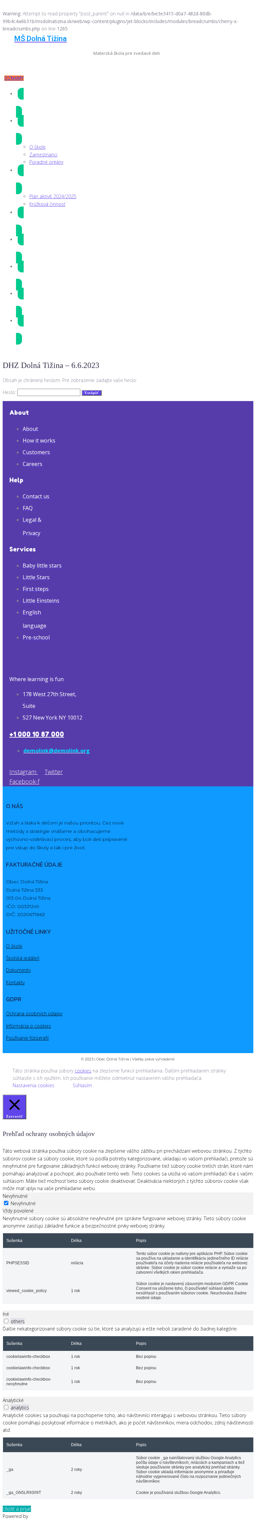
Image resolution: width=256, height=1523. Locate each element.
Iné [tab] (6, 1314)
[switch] (6, 1321)
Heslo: (10, 392)
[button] (14, 78)
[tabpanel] (128, 1259)
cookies (83, 1070)
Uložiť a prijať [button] (17, 1509)
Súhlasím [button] (82, 1085)
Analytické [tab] (13, 1400)
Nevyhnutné (23, 1203)
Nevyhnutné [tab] (15, 1196)
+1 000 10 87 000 (36, 734)
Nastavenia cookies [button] (33, 1085)
